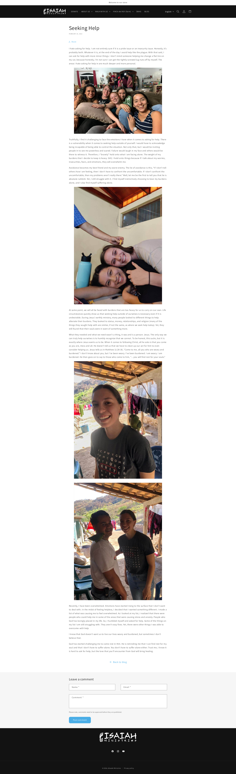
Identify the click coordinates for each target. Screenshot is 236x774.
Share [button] (73, 41)
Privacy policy (129, 768)
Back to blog (120, 662)
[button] (87, 11)
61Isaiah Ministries (114, 768)
